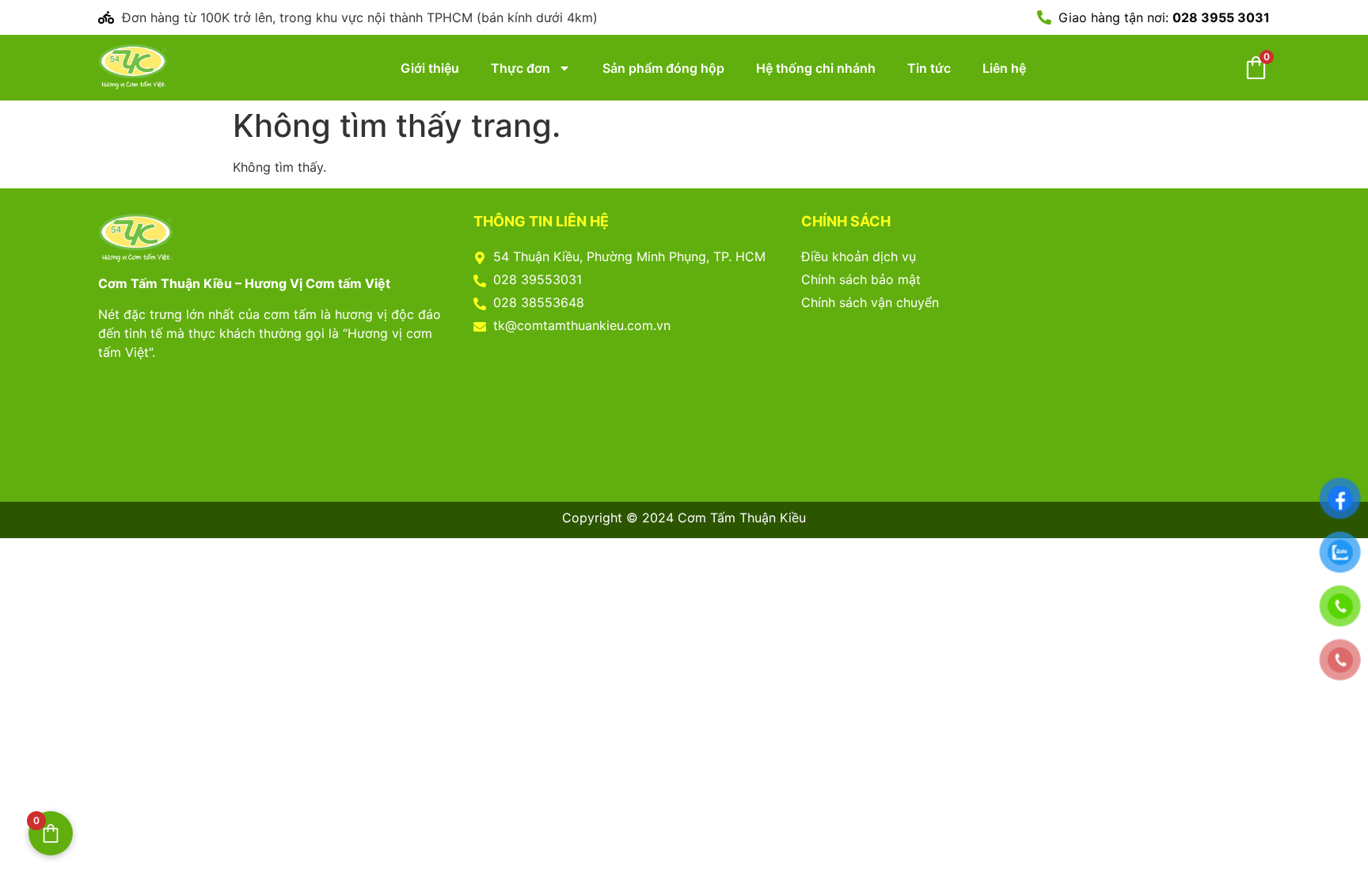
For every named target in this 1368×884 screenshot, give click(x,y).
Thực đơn (520, 68)
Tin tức (929, 68)
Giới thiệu (430, 68)
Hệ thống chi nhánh (816, 68)
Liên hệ (1004, 68)
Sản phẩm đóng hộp (663, 68)
